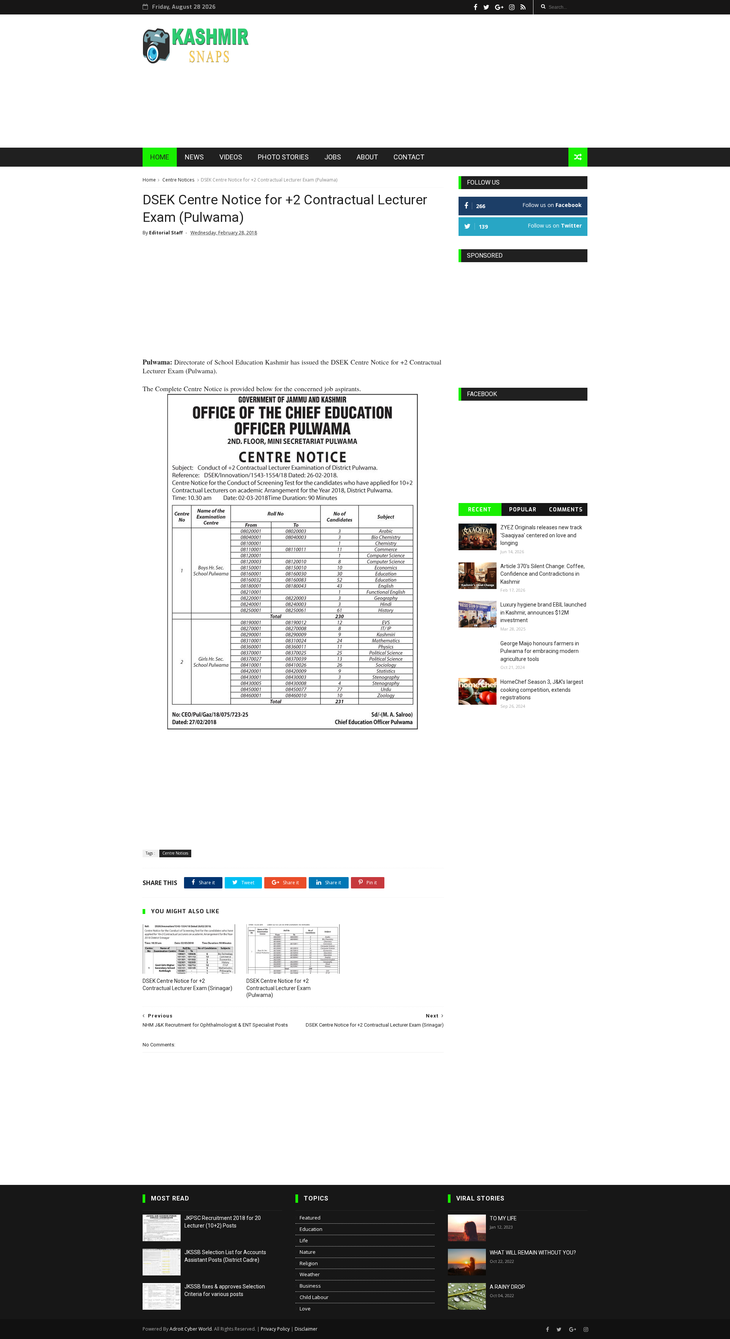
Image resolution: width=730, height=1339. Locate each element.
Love (305, 1308)
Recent (480, 509)
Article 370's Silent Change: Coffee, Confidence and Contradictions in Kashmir (542, 574)
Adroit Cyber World (191, 1329)
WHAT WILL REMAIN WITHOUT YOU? (533, 1253)
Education (311, 1229)
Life (304, 1240)
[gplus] (499, 7)
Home (159, 157)
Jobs (332, 157)
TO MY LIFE (503, 1218)
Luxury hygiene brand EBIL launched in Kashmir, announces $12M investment (543, 612)
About (367, 157)
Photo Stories (283, 157)
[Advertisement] (448, 81)
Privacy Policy (275, 1329)
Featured (310, 1217)
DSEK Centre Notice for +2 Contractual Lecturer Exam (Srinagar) (187, 984)
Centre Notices (178, 180)
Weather (310, 1274)
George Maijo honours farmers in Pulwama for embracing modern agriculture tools (539, 651)
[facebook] (476, 7)
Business (310, 1285)
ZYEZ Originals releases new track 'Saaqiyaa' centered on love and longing (541, 535)
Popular (522, 509)
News (194, 157)
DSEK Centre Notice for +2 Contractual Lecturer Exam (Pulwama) (278, 988)
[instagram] (512, 7)
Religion (309, 1263)
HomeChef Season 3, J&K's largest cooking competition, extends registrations (541, 690)
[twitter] (486, 7)
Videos (230, 157)
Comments (566, 509)
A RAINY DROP (507, 1287)
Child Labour (314, 1297)
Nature (308, 1251)
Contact (409, 157)
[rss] (523, 7)
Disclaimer (306, 1329)
